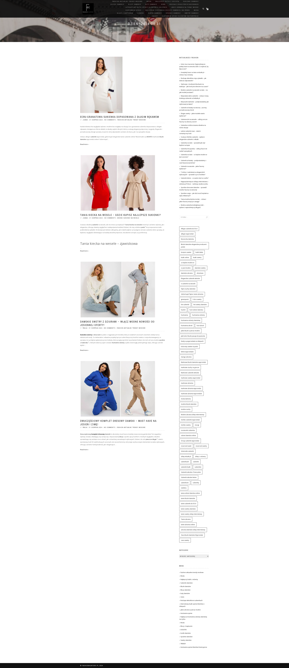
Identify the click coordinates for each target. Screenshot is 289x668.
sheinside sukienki (187, 451)
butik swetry (197, 257)
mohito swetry (186, 425)
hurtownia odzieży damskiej (190, 320)
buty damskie (151, 4)
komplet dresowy (98, 434)
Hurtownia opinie (133, 10)
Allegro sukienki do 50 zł (189, 229)
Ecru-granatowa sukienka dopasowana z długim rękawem (119, 116)
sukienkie (198, 467)
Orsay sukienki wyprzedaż (190, 441)
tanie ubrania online (188, 524)
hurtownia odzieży (198, 315)
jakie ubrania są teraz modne (185, 7)
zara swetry (185, 540)
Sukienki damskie (191, 1)
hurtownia (184, 315)
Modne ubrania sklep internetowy (192, 415)
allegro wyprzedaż (187, 234)
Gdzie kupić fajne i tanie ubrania (192, 294)
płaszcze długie (151, 439)
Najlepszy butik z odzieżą (167, 1)
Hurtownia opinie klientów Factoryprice (180, 16)
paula (85, 328)
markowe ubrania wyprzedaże (191, 394)
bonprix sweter (186, 252)
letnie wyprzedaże (187, 352)
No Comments (110, 120)
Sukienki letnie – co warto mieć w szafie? (195, 178)
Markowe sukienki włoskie (190, 373)
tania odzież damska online (190, 493)
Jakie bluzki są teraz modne (190, 331)
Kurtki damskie (155, 13)
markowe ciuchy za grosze (190, 367)
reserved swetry (201, 446)
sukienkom (185, 483)
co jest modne (186, 268)
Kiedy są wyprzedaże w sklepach (192, 341)
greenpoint (185, 299)
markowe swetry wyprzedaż (190, 378)
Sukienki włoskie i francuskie (191, 472)
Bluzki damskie (117, 4)
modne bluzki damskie (188, 404)
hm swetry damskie (200, 304)
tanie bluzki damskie (188, 498)
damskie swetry (200, 268)
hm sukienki (185, 304)
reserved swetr (186, 446)
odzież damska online (188, 435)
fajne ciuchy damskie (188, 289)
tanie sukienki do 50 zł (188, 503)
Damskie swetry (86, 335)
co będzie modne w (187, 263)
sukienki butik (185, 467)
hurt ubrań (200, 325)
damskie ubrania (187, 273)
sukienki (93, 137)
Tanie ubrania (186, 519)
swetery (183, 488)
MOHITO (149, 137)
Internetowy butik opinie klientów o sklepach (146, 7)
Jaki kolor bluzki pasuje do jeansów (193, 336)
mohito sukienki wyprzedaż (190, 420)
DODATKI (140, 13)
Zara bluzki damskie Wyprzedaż (192, 535)
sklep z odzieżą (200, 456)
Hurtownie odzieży (118, 343)
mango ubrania (186, 357)
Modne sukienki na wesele (128, 218)
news (163, 4)
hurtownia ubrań (186, 325)
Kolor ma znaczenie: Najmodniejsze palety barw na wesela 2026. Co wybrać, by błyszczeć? (194, 66)
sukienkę (196, 483)
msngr (197, 425)
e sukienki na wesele (188, 284)
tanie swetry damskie (188, 509)
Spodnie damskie (173, 13)
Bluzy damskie (134, 4)
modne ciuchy (185, 409)
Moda (149, 1)
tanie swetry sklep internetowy (191, 514)
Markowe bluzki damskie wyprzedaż (193, 362)
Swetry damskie (192, 13)
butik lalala (199, 252)
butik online (185, 257)
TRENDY (155, 16)
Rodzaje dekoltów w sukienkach (184, 4)
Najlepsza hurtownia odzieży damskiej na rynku (167, 10)
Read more (84, 144)
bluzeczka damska (187, 239)
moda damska (186, 399)
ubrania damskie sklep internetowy (193, 530)
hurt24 (183, 310)
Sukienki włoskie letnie (189, 477)
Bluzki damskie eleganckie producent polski (193, 245)
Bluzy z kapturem (125, 13)
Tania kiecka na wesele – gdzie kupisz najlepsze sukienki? (120, 215)
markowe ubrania (187, 383)
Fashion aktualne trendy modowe (127, 1)
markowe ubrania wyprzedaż (191, 388)
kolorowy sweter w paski (189, 346)
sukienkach (185, 462)
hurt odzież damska (196, 310)
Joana (85, 120)
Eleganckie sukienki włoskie (190, 278)
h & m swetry (197, 299)
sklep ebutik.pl (186, 456)
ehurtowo (200, 273)
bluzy (121, 437)
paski (143, 227)
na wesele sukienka (188, 430)
